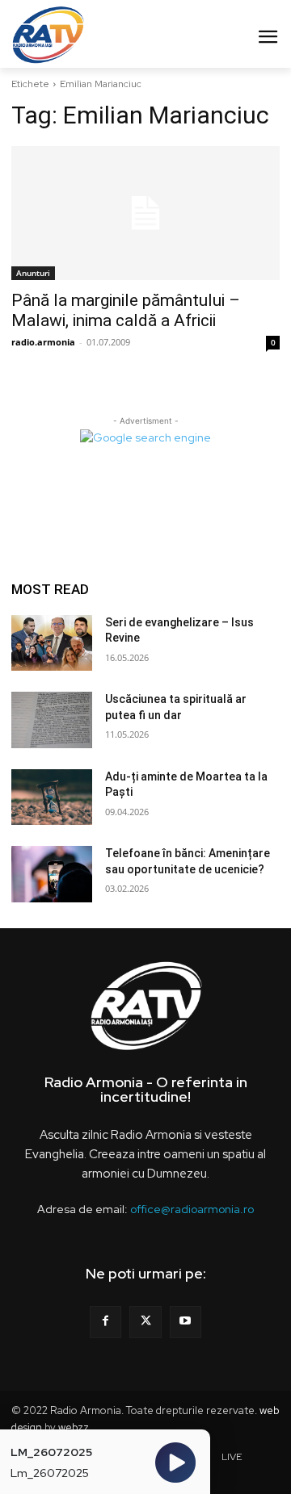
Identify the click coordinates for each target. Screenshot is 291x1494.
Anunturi (33, 272)
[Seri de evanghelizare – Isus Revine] (51, 643)
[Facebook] (105, 1321)
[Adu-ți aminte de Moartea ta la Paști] (51, 797)
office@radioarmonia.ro (192, 1209)
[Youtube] (185, 1321)
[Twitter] (145, 1321)
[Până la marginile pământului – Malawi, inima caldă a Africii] (145, 213)
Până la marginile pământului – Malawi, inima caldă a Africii (125, 310)
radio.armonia (43, 342)
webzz (73, 1427)
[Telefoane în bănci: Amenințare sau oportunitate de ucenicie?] (51, 874)
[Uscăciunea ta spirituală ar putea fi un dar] (51, 720)
